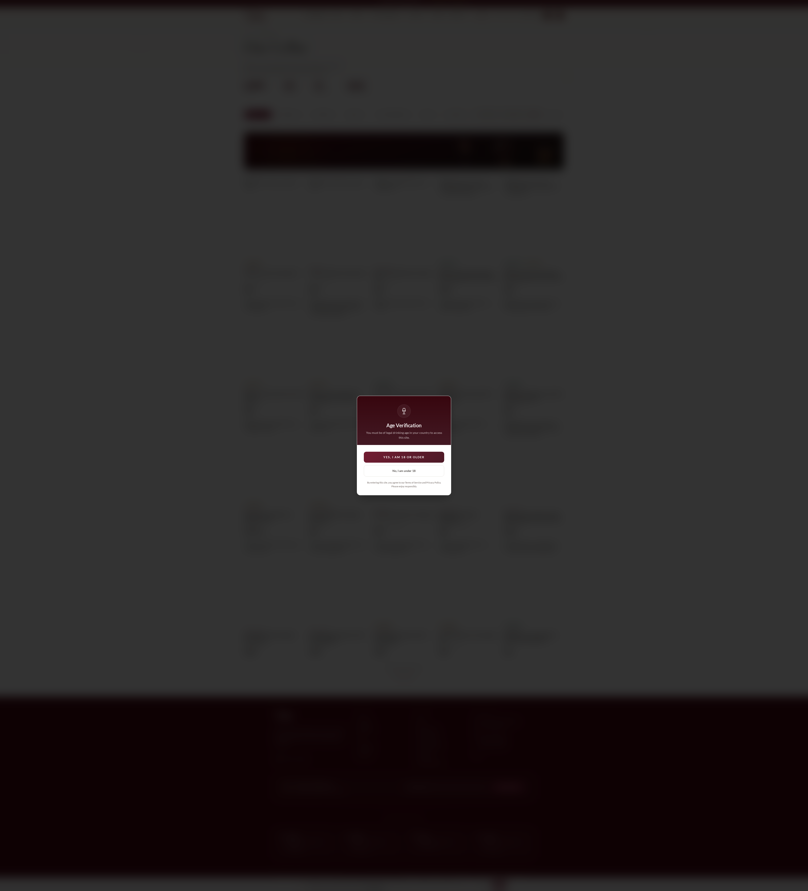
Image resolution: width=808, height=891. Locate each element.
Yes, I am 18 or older (403, 457)
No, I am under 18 (404, 471)
